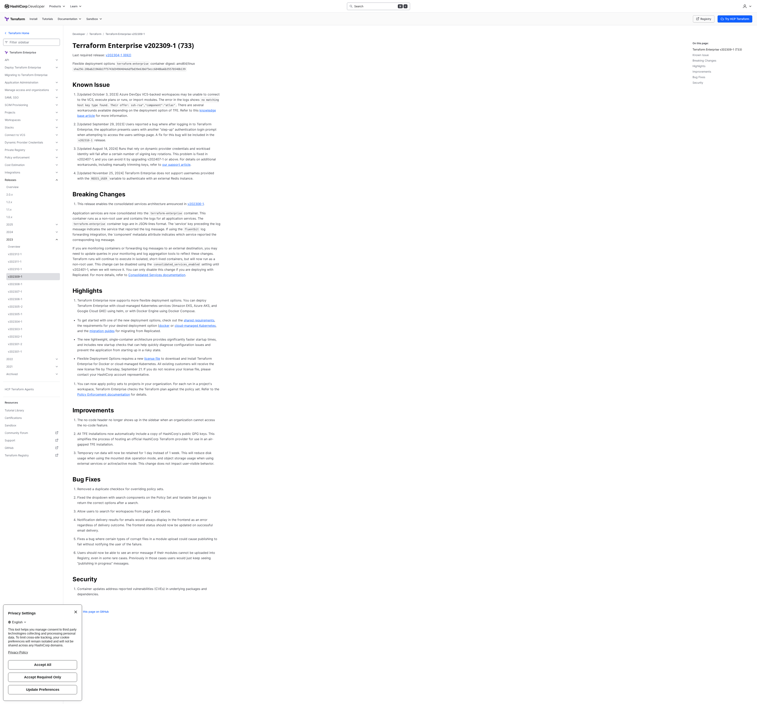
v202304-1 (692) (118, 55)
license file (152, 358)
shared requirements (199, 320)
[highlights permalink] (106, 291)
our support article (176, 165)
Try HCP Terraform (737, 19)
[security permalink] (101, 579)
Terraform (95, 34)
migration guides (102, 331)
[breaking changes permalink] (129, 194)
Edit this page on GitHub (93, 611)
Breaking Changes (704, 60)
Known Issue (701, 55)
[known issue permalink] (113, 85)
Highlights (699, 66)
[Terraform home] (15, 19)
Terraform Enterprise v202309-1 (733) (717, 49)
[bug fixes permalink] (104, 479)
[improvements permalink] (118, 410)
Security (698, 82)
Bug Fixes (699, 77)
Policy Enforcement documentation (103, 394)
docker (164, 326)
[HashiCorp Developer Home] (25, 6)
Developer (79, 34)
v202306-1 (195, 204)
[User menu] (746, 6)
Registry (705, 19)
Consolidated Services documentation (156, 275)
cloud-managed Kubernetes (195, 326)
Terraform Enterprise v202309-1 (125, 34)
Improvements (702, 71)
